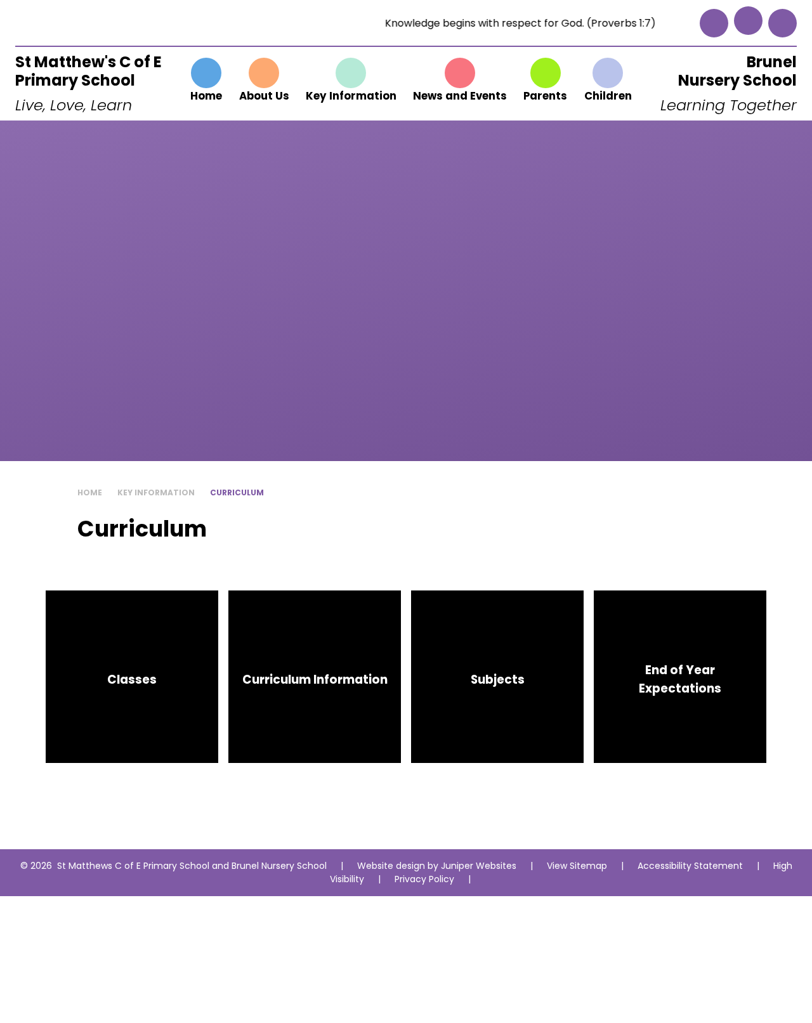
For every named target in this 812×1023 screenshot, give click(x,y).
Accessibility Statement (690, 865)
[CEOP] (714, 23)
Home (89, 492)
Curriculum (237, 492)
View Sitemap (577, 865)
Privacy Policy (424, 879)
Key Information (156, 492)
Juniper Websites (478, 865)
